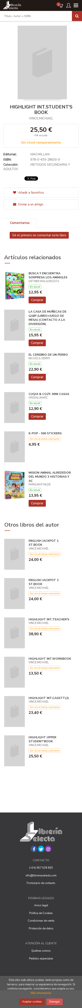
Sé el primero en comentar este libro (39, 235)
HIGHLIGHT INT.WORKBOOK (50, 659)
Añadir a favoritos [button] (30, 192)
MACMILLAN (39, 154)
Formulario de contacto (41, 883)
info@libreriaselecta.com (41, 875)
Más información (41, 993)
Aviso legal (41, 905)
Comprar (37, 300)
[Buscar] (77, 16)
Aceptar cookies (32, 1002)
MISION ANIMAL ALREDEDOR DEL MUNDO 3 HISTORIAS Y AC (50, 477)
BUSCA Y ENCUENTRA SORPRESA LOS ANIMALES (48, 275)
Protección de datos (41, 928)
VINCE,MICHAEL (41, 118)
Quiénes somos (41, 951)
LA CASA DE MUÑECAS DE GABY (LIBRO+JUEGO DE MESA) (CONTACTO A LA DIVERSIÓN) (47, 318)
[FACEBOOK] (34, 849)
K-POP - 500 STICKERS (45, 433)
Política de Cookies (41, 913)
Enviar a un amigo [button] (30, 204)
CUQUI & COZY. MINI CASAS (49, 394)
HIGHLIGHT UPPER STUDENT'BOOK (42, 739)
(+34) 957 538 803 (41, 868)
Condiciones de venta (41, 921)
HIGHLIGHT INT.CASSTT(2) (49, 698)
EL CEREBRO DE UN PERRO (48, 355)
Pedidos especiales (41, 958)
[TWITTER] (41, 849)
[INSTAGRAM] (48, 849)
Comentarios (20, 223)
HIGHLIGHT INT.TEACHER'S (49, 619)
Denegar (54, 1002)
